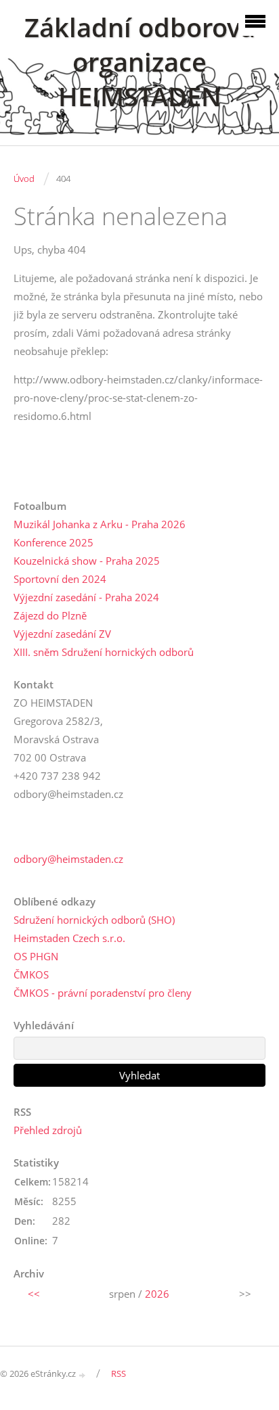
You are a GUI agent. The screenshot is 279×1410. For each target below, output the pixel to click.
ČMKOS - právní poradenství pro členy (103, 993)
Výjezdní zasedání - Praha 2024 (86, 597)
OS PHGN (36, 956)
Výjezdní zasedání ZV (62, 633)
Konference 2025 (53, 542)
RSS (118, 1373)
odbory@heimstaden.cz (68, 859)
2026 (157, 1293)
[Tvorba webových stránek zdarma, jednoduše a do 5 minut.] (82, 1374)
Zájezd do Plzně (50, 615)
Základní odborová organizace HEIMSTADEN (139, 62)
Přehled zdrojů (48, 1130)
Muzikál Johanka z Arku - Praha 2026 (100, 524)
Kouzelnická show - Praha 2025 (87, 560)
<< (34, 1293)
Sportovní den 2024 (60, 579)
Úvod (24, 178)
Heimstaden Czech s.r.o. (69, 938)
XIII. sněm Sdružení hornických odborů (104, 652)
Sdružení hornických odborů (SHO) (94, 919)
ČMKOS (31, 974)
